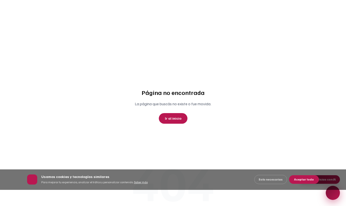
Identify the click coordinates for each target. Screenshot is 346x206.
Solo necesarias (271, 179)
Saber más (141, 182)
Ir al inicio (173, 118)
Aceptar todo (304, 179)
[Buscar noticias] (333, 193)
